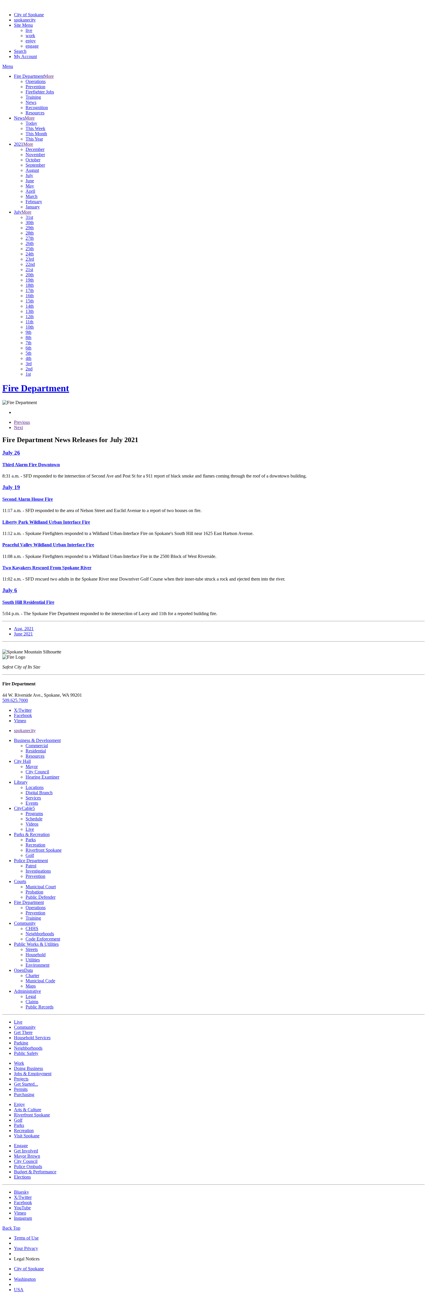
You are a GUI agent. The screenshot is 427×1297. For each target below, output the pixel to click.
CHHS (32, 928)
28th (30, 232)
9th (28, 332)
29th (30, 227)
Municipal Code (40, 980)
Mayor (32, 766)
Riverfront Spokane (44, 850)
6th (28, 347)
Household (36, 954)
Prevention (35, 86)
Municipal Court (41, 886)
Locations (35, 787)
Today (31, 123)
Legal (31, 996)
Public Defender (40, 897)
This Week (35, 128)
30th (30, 222)
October (33, 159)
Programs (34, 813)
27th (30, 238)
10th (30, 327)
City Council (37, 771)
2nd (29, 368)
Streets (32, 949)
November (35, 154)
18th (30, 285)
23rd (30, 259)
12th (30, 316)
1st (28, 374)
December (35, 149)
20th (30, 274)
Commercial (37, 745)
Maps (31, 985)
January (33, 206)
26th (30, 243)
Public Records (39, 1006)
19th (30, 280)
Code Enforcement (43, 938)
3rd (29, 363)
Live (30, 829)
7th (28, 342)
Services (33, 797)
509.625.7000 (15, 700)
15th (30, 300)
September (35, 165)
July (29, 175)
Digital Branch (39, 792)
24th (30, 253)
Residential (36, 750)
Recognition (37, 107)
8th (28, 337)
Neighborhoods (40, 933)
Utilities (33, 959)
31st (29, 217)
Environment (37, 965)
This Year (34, 138)
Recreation (35, 844)
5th (28, 353)
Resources (35, 112)
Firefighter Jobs (40, 91)
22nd (30, 264)
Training (33, 97)
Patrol (31, 865)
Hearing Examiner (42, 776)
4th (28, 358)
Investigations (38, 871)
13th (30, 311)
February (34, 201)
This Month (36, 133)
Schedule (34, 818)
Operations (36, 81)
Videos (32, 824)
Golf (30, 855)
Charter (32, 975)
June (30, 180)
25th (30, 248)
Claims (32, 1001)
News (31, 102)
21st (29, 269)
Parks (31, 839)
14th (30, 306)
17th (30, 290)
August (32, 170)
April (30, 191)
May (30, 185)
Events (32, 803)
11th (29, 321)
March (31, 196)
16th (30, 295)
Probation (34, 891)
